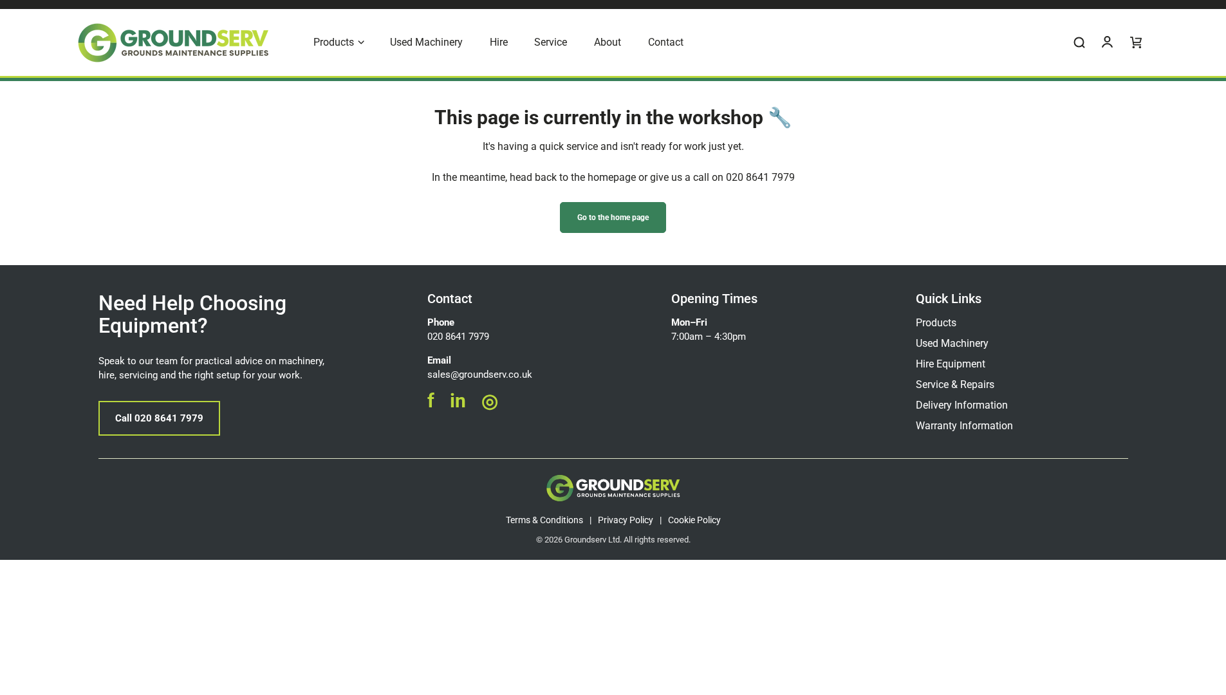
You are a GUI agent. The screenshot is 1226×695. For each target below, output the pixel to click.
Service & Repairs (955, 384)
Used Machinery (952, 343)
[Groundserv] (173, 42)
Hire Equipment (950, 364)
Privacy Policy (625, 520)
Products (936, 323)
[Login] (1107, 42)
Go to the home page (613, 217)
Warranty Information (964, 426)
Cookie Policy (694, 520)
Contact (449, 298)
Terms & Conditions (544, 520)
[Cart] (1136, 42)
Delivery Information (962, 405)
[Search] (1079, 42)
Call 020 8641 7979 (159, 418)
